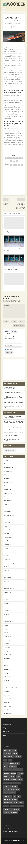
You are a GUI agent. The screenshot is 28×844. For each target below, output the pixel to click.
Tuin (5, 665)
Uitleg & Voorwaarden (8, 728)
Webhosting (7, 702)
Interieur (6, 544)
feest (10, 760)
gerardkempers (16, 23)
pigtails (6, 786)
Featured (6, 497)
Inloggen (7, 331)
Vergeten (7, 333)
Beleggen (6, 478)
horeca (13, 773)
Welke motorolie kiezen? (11, 287)
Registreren (6, 731)
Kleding (6, 559)
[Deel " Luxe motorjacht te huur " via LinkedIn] (18, 157)
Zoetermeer (15, 809)
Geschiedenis (7, 519)
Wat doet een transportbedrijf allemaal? (12, 249)
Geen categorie (8, 515)
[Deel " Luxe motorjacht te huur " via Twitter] (9, 157)
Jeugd (5, 555)
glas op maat (7, 770)
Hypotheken (7, 541)
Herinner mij (10, 349)
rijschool (6, 789)
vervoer (20, 806)
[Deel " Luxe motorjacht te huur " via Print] (17, 160)
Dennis (6, 439)
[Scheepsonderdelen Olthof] (14, 223)
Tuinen (21, 802)
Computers (7, 482)
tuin (15, 802)
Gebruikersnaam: (9, 341)
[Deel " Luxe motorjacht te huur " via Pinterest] (15, 157)
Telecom (6, 658)
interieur (6, 779)
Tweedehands (7, 669)
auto (14, 750)
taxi (19, 796)
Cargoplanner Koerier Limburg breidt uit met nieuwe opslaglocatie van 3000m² (14, 397)
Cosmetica (7, 486)
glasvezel (6, 773)
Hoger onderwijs (8, 530)
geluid (5, 766)
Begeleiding (7, 471)
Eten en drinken (8, 493)
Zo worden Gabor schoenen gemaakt (13, 428)
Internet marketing (9, 552)
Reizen (14, 25)
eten (5, 760)
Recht (5, 599)
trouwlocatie (8, 802)
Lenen (5, 570)
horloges (6, 776)
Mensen (6, 581)
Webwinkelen (7, 706)
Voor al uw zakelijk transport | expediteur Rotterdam (13, 268)
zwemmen (14, 812)
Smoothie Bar (7, 796)
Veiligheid (13, 806)
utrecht (6, 806)
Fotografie (7, 511)
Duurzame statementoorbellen (12, 392)
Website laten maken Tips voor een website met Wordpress (13, 422)
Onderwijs (6, 592)
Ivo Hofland (18, 842)
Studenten (7, 654)
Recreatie (6, 603)
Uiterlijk (6, 673)
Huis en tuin (7, 533)
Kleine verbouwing (9, 563)
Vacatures (6, 680)
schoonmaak (15, 789)
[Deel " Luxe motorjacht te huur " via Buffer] (21, 157)
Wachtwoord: (8, 345)
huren (18, 776)
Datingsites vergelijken (12, 435)
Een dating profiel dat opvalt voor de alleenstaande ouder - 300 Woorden (14, 433)
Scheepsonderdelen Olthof (11, 231)
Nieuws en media (8, 588)
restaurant (13, 786)
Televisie (6, 662)
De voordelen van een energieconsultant (9, 388)
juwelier (13, 779)
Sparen (6, 643)
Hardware (6, 526)
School (6, 625)
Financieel (6, 508)
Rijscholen (6, 618)
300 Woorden (16, 840)
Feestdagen (7, 500)
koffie (5, 783)
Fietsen (6, 504)
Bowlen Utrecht (8, 756)
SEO (5, 632)
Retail (5, 614)
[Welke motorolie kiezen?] (14, 279)
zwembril (6, 812)
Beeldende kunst (8, 467)
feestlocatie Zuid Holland (11, 763)
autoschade (7, 753)
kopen (11, 783)
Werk (5, 709)
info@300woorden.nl (12, 831)
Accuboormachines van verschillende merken (12, 417)
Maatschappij (7, 577)
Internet (6, 548)
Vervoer (18, 25)
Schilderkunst (7, 621)
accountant (7, 750)
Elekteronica (7, 489)
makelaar (17, 783)
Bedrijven (6, 464)
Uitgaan (6, 676)
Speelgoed (7, 647)
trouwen (14, 799)
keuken (20, 779)
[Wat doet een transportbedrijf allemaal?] (14, 241)
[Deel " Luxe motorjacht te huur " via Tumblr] (12, 157)
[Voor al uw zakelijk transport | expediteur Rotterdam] (14, 260)
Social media (7, 636)
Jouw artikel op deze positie (12, 439)
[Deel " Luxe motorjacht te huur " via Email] (14, 160)
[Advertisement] (14, 181)
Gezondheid (7, 522)
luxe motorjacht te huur (12, 46)
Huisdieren (7, 537)
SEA (5, 629)
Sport (5, 651)
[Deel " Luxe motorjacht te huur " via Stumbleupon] (11, 160)
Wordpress (7, 809)
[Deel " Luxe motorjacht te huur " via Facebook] (6, 157)
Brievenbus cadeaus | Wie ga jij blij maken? (13, 406)
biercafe (15, 753)
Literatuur (7, 574)
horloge (20, 773)
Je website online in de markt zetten (13, 423)
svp (15, 796)
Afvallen (6, 460)
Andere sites (6, 735)
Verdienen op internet (10, 687)
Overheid (6, 596)
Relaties (6, 610)
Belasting (6, 475)
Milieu (5, 585)
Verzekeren (7, 695)
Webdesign (7, 698)
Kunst (5, 566)
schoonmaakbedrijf (9, 793)
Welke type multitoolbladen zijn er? (13, 402)
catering (18, 756)
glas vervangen (17, 770)
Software (6, 640)
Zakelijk (6, 713)
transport (7, 799)
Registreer (14, 331)
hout (12, 776)
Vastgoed (6, 684)
